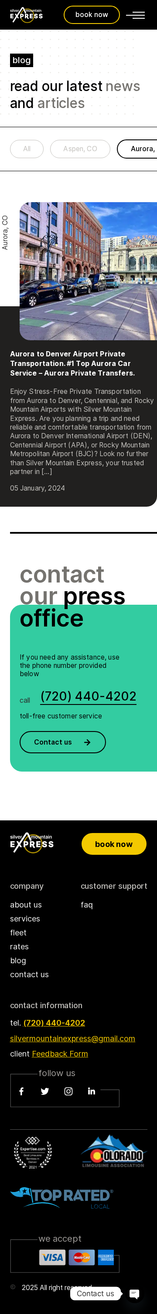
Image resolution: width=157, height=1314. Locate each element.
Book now (113, 844)
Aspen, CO (80, 149)
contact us (29, 974)
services (25, 918)
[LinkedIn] (91, 1091)
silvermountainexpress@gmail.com (73, 1038)
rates (19, 946)
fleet (18, 932)
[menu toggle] (135, 15)
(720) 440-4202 (54, 1022)
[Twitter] (45, 1091)
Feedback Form (60, 1053)
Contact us (53, 742)
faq (87, 904)
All (27, 149)
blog (18, 960)
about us (26, 904)
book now (91, 14)
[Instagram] (68, 1091)
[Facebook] (21, 1091)
